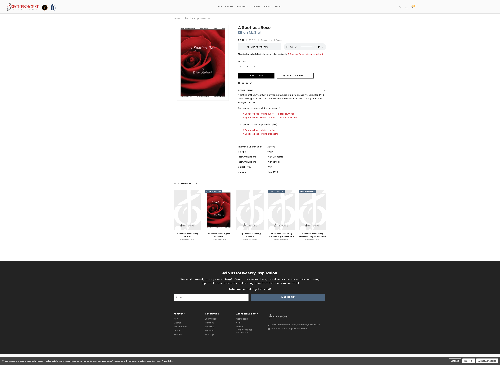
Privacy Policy (167, 361)
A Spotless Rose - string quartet (259, 130)
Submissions (211, 319)
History (239, 326)
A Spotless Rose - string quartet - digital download (268, 113)
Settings (455, 360)
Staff (238, 323)
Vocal (177, 330)
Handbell (178, 334)
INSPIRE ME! (288, 297)
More (278, 6)
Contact (209, 323)
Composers (242, 319)
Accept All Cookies (487, 360)
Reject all (468, 360)
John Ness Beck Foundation (244, 331)
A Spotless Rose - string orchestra (260, 133)
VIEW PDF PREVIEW (259, 47)
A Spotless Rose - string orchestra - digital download (270, 117)
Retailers (209, 330)
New (220, 6)
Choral (177, 323)
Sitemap (209, 334)
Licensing (209, 326)
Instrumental (180, 326)
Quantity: (242, 62)
